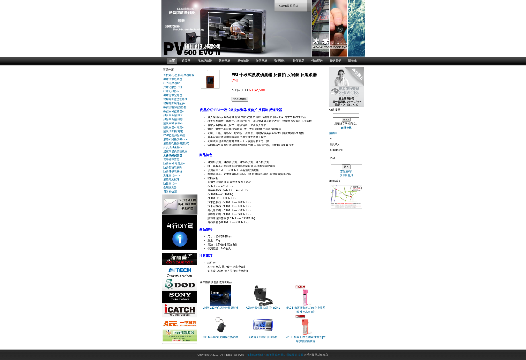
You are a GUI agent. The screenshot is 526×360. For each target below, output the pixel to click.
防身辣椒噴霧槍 (172, 171)
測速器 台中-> (171, 175)
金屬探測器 (170, 187)
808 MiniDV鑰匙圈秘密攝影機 (220, 337)
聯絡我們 (335, 60)
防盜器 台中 (170, 183)
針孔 (263, 354)
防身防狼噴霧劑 (172, 167)
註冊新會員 (346, 175)
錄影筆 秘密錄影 (173, 119)
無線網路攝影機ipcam (176, 139)
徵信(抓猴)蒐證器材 (174, 107)
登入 (346, 166)
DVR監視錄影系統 (174, 135)
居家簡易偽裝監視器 (175, 151)
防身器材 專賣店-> (174, 163)
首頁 (172, 60)
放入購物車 (240, 99)
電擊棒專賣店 (171, 159)
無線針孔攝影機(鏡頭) (176, 143)
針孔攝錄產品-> (172, 147)
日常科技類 (170, 191)
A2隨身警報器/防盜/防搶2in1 (263, 307)
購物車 (352, 60)
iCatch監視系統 (288, 5)
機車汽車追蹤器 (172, 79)
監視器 (270, 354)
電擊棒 (290, 354)
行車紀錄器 (204, 60)
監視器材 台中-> (173, 123)
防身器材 (224, 60)
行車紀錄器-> (171, 91)
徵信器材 (261, 60)
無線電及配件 (171, 179)
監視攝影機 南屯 (173, 131)
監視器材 (280, 60)
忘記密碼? (346, 171)
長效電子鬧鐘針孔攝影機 (263, 337)
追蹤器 (186, 60)
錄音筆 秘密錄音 (173, 115)
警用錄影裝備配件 (174, 103)
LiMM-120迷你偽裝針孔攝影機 (220, 307)
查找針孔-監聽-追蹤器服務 (178, 75)
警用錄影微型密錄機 (175, 99)
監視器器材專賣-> (174, 127)
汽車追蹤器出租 (172, 87)
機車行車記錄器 (172, 95)
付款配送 (317, 60)
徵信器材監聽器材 (174, 111)
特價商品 (298, 60)
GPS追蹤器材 (171, 83)
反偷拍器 (243, 60)
